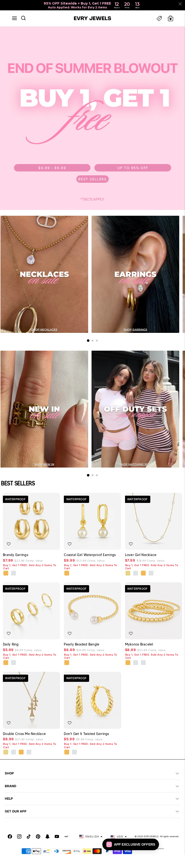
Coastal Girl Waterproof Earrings (90, 555)
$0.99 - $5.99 (52, 168)
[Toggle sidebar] (159, 18)
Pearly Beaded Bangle (81, 644)
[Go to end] (97, 341)
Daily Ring (11, 644)
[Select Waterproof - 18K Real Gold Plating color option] (6, 573)
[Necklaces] (44, 274)
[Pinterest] (38, 836)
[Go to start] (88, 340)
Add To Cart (42, 542)
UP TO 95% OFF (132, 168)
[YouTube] (57, 836)
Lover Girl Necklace (141, 555)
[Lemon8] (66, 836)
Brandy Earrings (15, 555)
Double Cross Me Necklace (24, 734)
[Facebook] (10, 836)
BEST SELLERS (92, 179)
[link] (92, 118)
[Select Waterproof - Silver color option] (14, 573)
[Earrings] (135, 274)
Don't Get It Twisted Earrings (86, 734)
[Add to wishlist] (9, 544)
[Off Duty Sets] (135, 409)
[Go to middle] (92, 341)
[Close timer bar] (180, 4)
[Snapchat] (47, 836)
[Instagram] (19, 836)
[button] (14, 18)
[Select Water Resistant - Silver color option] (136, 573)
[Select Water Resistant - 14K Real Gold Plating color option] (128, 573)
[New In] (44, 409)
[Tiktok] (29, 836)
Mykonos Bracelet (139, 644)
